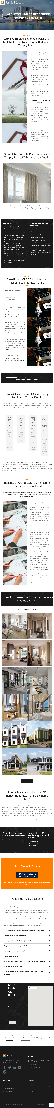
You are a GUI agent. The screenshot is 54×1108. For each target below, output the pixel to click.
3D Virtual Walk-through (32, 462)
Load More (27, 781)
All (19, 609)
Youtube (2, 31)
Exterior (26, 609)
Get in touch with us (9, 882)
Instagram (2, 9)
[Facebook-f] (4, 1067)
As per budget (15, 358)
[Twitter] (9, 1067)
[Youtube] (19, 1067)
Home (15, 22)
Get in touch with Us (11, 377)
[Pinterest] (4, 1072)
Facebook (2, 16)
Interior (35, 609)
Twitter (2, 24)
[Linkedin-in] (14, 1067)
